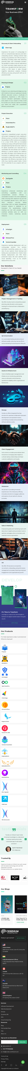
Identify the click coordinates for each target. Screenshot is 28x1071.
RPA (2, 1017)
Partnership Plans (6, 1028)
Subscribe (22, 1042)
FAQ (2, 1031)
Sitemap (3, 1061)
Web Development (6, 1009)
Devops (3, 1011)
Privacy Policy (4, 1059)
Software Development (7, 1006)
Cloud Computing (6, 1020)
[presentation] (2, 839)
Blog (2, 1025)
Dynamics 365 (4, 1014)
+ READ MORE (14, 922)
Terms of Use (4, 1056)
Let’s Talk (14, 623)
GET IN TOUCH (20, 938)
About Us (3, 1033)
